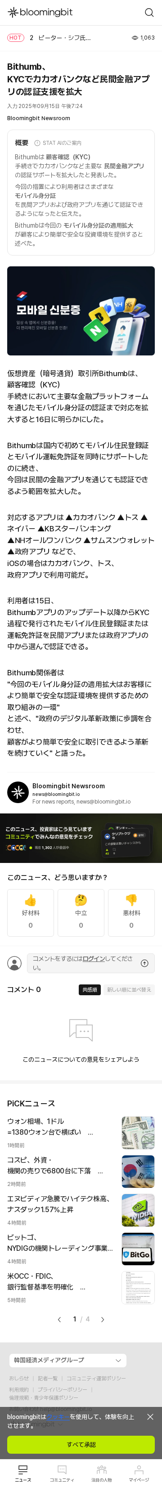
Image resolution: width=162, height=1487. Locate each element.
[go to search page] (149, 12)
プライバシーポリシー (62, 1390)
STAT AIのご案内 (62, 143)
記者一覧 (48, 1378)
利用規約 (19, 1390)
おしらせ (19, 1378)
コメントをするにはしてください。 (82, 963)
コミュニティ (62, 1480)
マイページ (139, 1480)
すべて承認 (81, 1444)
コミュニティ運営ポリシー (96, 1378)
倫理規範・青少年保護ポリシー (43, 1398)
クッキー (58, 1416)
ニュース (23, 1480)
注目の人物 (101, 1480)
